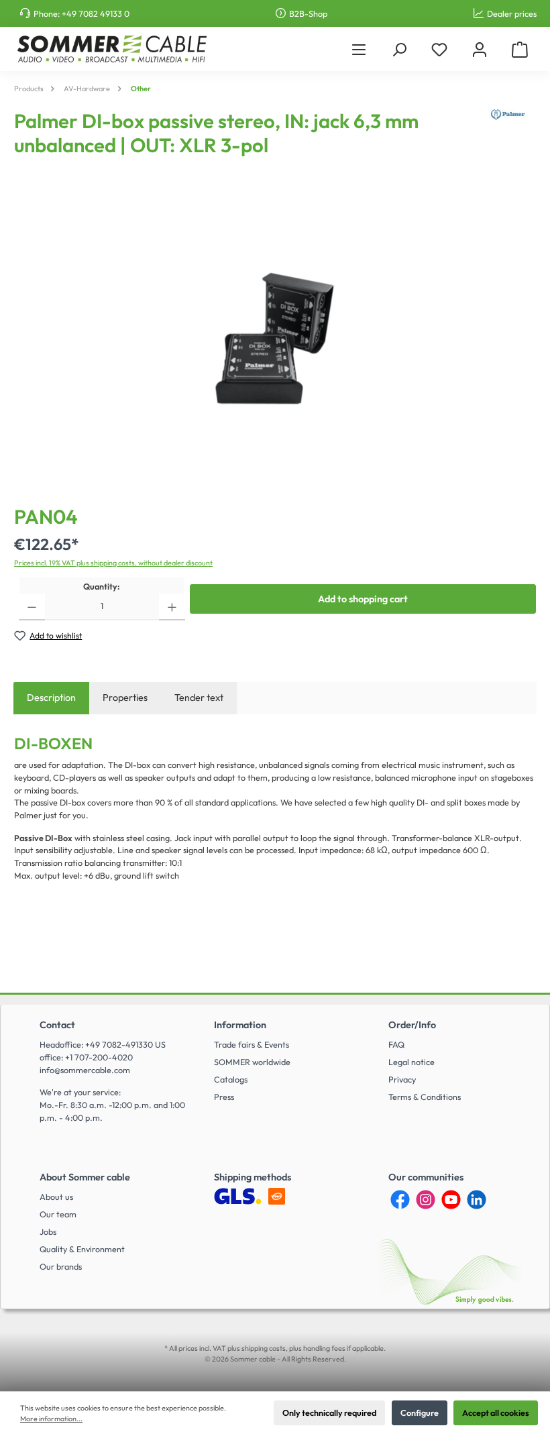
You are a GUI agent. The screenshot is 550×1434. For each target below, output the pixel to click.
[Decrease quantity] (32, 607)
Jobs (48, 1231)
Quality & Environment (82, 1249)
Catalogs (231, 1079)
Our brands (61, 1266)
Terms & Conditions (424, 1096)
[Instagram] (425, 1199)
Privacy (402, 1079)
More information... (51, 1418)
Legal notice (411, 1061)
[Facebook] (400, 1199)
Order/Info (412, 1025)
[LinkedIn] (476, 1199)
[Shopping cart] (520, 49)
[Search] (399, 49)
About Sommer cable (85, 1177)
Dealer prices (512, 13)
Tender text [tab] (198, 698)
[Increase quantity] (172, 607)
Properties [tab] (125, 698)
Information (240, 1025)
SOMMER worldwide (252, 1061)
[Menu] (359, 49)
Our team (58, 1214)
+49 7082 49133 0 (95, 13)
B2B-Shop (308, 13)
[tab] (51, 698)
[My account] (479, 49)
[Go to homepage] (111, 49)
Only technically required (329, 1412)
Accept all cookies (495, 1412)
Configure (419, 1412)
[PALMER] (508, 138)
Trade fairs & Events (251, 1044)
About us (56, 1196)
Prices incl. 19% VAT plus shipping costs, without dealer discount (113, 562)
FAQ (396, 1044)
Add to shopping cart (363, 599)
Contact (57, 1025)
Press (224, 1096)
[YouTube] (451, 1199)
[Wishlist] (439, 49)
